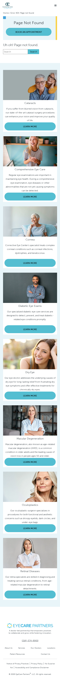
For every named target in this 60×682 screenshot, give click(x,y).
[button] (55, 5)
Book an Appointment (28, 32)
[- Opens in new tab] (30, 625)
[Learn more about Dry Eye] (30, 354)
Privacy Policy (36, 664)
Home (6, 13)
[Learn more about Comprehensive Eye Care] (30, 151)
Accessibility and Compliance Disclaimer (32, 667)
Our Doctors (36, 648)
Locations (51, 648)
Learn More (30, 126)
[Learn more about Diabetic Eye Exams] (30, 287)
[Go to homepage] (7, 5)
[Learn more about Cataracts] (30, 85)
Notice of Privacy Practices (18, 664)
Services (21, 648)
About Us (8, 648)
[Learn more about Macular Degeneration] (30, 420)
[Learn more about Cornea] (30, 221)
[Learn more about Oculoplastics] (30, 486)
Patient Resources (17, 654)
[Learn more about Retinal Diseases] (30, 553)
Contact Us (45, 654)
